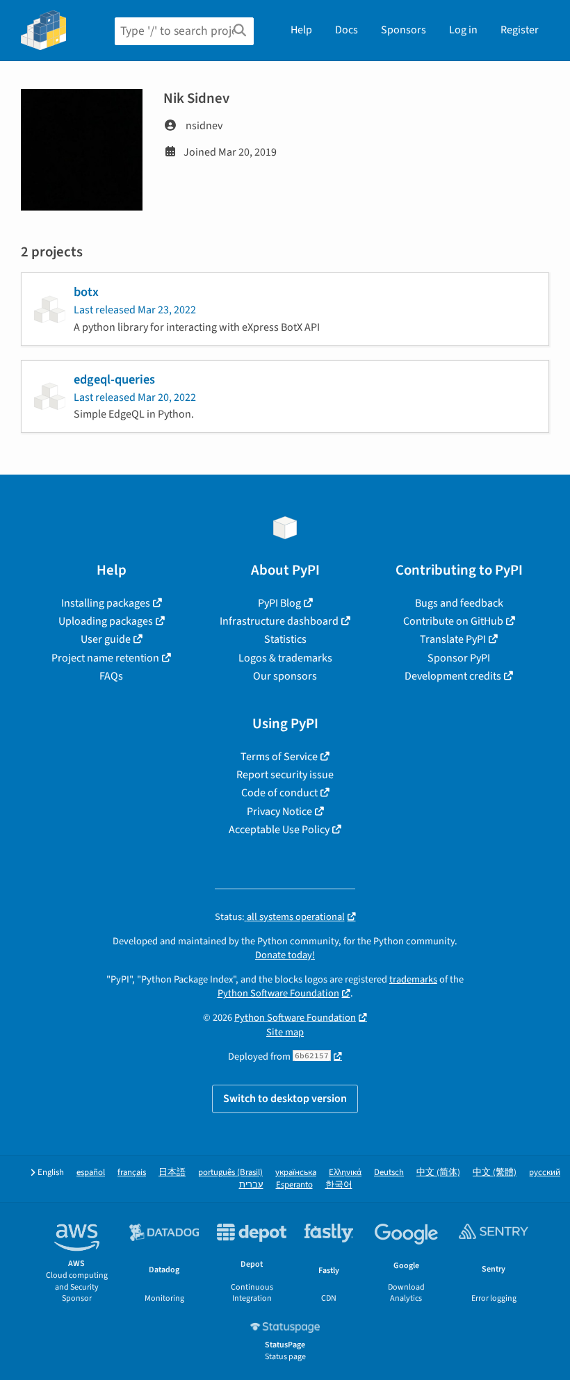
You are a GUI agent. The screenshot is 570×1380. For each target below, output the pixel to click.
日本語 (172, 1172)
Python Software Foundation (278, 993)
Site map (285, 1032)
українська (295, 1172)
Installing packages (105, 603)
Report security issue (285, 774)
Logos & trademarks (285, 658)
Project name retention (105, 658)
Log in (463, 30)
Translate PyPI (453, 639)
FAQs (111, 676)
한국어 (338, 1185)
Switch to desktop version (285, 1098)
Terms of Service (279, 756)
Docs (346, 30)
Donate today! (285, 955)
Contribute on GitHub (453, 621)
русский (544, 1172)
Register (519, 30)
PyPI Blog (279, 603)
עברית (251, 1185)
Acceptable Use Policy (279, 829)
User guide (106, 639)
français (131, 1172)
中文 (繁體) (494, 1172)
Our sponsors (285, 676)
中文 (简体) (438, 1172)
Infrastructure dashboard (279, 621)
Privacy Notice (279, 811)
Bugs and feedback (459, 603)
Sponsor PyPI (458, 658)
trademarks (413, 979)
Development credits (453, 676)
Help (301, 30)
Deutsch (389, 1172)
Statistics (285, 639)
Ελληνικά (345, 1172)
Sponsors (403, 30)
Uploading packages (105, 621)
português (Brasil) (230, 1172)
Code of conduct (279, 792)
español (90, 1172)
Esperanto (294, 1185)
